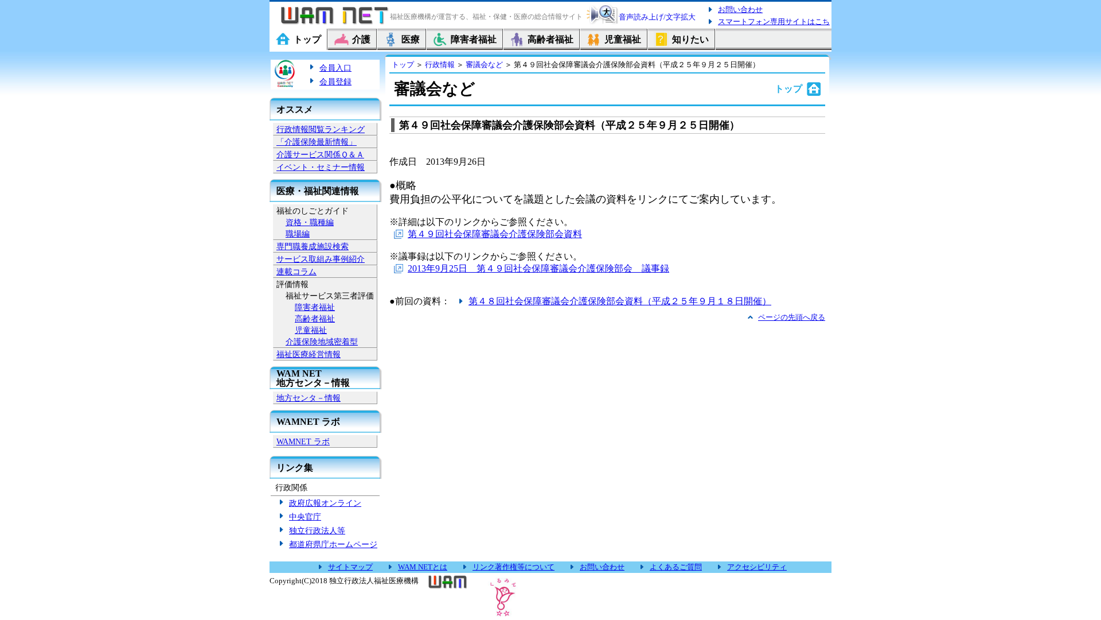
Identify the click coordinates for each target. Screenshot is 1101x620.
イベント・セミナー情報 (320, 167)
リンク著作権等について (514, 567)
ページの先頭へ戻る (791, 317)
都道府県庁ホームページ (333, 544)
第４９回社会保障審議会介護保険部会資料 (495, 234)
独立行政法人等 (317, 530)
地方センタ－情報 (308, 397)
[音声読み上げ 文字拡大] (602, 22)
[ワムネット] (333, 24)
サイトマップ (350, 567)
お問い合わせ (740, 9)
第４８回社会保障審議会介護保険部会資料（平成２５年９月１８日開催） (619, 301)
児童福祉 (311, 330)
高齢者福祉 (315, 318)
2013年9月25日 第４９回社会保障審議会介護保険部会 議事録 (538, 268)
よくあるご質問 (676, 567)
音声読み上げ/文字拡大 (657, 17)
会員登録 (335, 81)
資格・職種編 (310, 222)
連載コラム (296, 271)
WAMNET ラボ (303, 441)
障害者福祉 (315, 307)
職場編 (298, 233)
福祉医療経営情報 (308, 354)
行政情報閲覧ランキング (320, 129)
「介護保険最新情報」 (316, 141)
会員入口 (335, 67)
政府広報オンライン (325, 502)
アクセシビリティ (757, 567)
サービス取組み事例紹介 (320, 259)
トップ (403, 64)
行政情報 (440, 64)
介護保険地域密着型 (322, 341)
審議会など (484, 64)
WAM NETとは (422, 567)
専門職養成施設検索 (312, 246)
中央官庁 (305, 516)
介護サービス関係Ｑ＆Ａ (320, 154)
